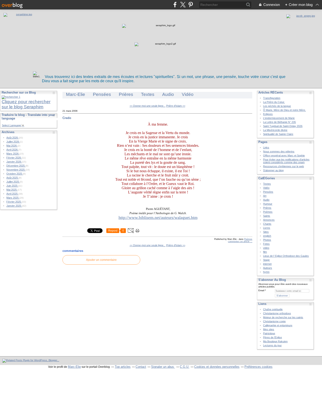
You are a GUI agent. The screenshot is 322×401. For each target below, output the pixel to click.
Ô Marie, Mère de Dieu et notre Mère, (284, 110)
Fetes (266, 243)
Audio (168, 94)
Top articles (123, 366)
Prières (126, 94)
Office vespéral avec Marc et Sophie (284, 155)
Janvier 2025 (14, 205)
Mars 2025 (12, 197)
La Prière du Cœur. (274, 102)
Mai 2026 (11, 145)
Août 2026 (12, 137)
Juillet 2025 (13, 181)
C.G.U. (184, 366)
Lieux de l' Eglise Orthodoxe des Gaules (286, 255)
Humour (267, 203)
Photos (267, 239)
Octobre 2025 (14, 173)
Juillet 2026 (13, 141)
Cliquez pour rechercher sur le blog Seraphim (26, 104)
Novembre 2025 (15, 169)
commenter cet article (239, 241)
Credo (66, 118)
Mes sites (268, 329)
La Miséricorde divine (275, 130)
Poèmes (248, 239)
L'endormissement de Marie (279, 118)
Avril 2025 (12, 193)
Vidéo (188, 94)
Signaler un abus (163, 366)
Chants (267, 223)
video (266, 247)
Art (264, 195)
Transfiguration (271, 98)
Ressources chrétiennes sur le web (283, 166)
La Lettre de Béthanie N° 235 (279, 122)
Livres (266, 227)
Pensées (102, 94)
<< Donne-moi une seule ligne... (147, 105)
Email (261, 290)
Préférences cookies (258, 366)
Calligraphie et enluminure (277, 325)
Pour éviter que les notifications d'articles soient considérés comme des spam (286, 161)
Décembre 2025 (15, 165)
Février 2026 (14, 157)
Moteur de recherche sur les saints (283, 317)
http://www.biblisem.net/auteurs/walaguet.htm (158, 217)
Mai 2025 (11, 189)
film (265, 251)
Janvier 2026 (14, 161)
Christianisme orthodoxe (277, 313)
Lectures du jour (272, 345)
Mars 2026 (12, 153)
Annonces (269, 219)
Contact (141, 366)
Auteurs (267, 267)
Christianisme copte (274, 321)
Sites (266, 231)
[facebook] (175, 4)
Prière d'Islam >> (175, 105)
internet (267, 263)
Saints (266, 215)
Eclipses (268, 114)
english (267, 235)
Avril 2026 (12, 149)
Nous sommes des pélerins (278, 151)
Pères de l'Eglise (272, 337)
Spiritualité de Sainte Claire (278, 134)
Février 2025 (14, 201)
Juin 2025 (12, 185)
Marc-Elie (75, 94)
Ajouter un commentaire (101, 260)
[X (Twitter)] (183, 4)
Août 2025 (12, 177)
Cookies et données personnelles (216, 366)
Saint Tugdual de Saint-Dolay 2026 (282, 126)
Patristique (269, 333)
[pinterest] (191, 4)
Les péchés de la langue (277, 106)
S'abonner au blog (273, 170)
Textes (147, 94)
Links (266, 147)
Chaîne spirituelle (273, 309)
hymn (266, 271)
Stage (266, 259)
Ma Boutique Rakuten (275, 341)
